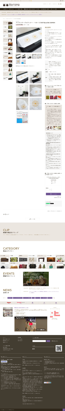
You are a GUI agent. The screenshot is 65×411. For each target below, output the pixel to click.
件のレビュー (48, 205)
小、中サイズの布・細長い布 (17, 18)
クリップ (54, 183)
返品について (59, 196)
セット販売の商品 (43, 297)
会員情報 (62, 0)
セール (33, 297)
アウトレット (38, 297)
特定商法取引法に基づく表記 (8, 348)
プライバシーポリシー (7, 350)
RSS (3, 347)
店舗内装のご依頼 (45, 9)
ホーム (4, 18)
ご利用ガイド (5, 9)
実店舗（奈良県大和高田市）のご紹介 (32, 9)
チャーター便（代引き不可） (17, 297)
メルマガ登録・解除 (18, 9)
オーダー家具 (54, 9)
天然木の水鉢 (50, 297)
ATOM (6, 347)
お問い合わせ (11, 9)
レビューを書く (33, 219)
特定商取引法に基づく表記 (57, 197)
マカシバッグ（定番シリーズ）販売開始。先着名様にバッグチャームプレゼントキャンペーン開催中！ (24, 14)
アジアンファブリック (9, 18)
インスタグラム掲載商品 (27, 297)
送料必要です (10, 297)
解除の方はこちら (55, 340)
